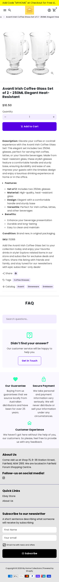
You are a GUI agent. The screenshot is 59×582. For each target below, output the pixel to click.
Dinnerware (33, 286)
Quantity (7, 111)
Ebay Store (8, 496)
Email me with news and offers (21, 545)
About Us (7, 501)
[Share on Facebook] (16, 273)
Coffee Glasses (21, 280)
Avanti (21, 286)
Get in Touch (29, 360)
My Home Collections (32, 568)
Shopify (29, 571)
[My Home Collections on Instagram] (3, 478)
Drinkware (47, 286)
